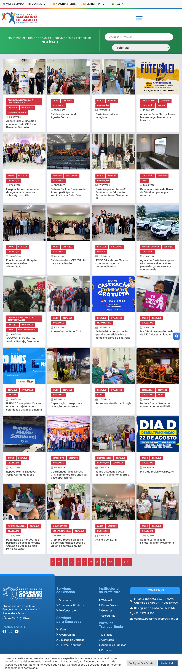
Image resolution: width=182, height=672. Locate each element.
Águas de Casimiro (150, 247)
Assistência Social (62, 531)
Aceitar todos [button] (167, 663)
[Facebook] (4, 631)
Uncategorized (149, 101)
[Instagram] (10, 631)
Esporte (161, 105)
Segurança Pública (17, 112)
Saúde (55, 101)
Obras (145, 181)
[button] (139, 18)
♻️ (117, 3)
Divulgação (27, 108)
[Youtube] (16, 631)
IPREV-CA (101, 252)
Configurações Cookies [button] (141, 663)
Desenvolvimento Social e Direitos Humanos (20, 101)
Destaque (12, 108)
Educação (118, 463)
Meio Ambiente (104, 323)
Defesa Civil (72, 176)
